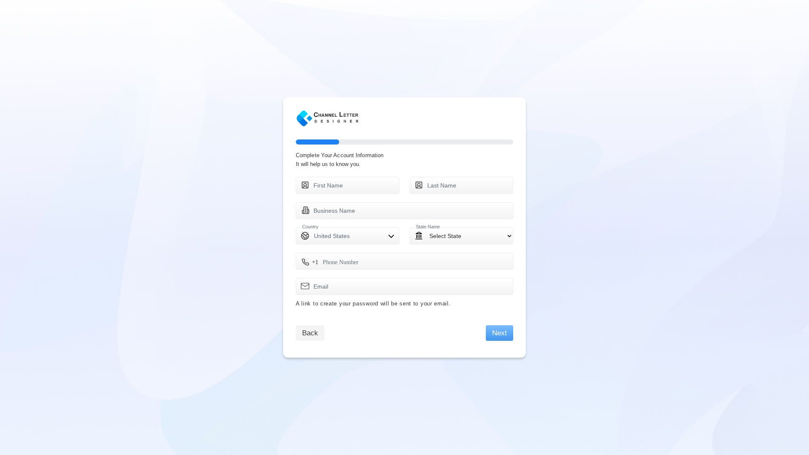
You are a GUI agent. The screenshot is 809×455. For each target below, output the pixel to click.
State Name (428, 226)
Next (499, 333)
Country (310, 226)
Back (310, 333)
